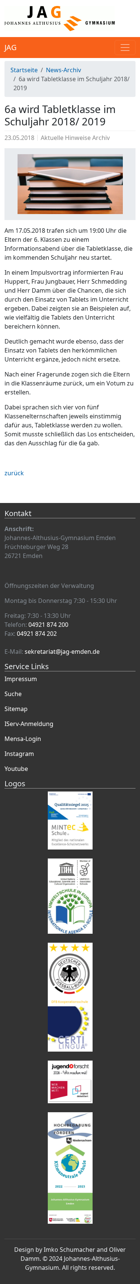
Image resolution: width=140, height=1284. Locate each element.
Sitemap (16, 709)
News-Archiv (63, 70)
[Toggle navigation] (125, 47)
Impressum (20, 679)
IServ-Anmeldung (28, 724)
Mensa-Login (22, 739)
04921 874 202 (37, 633)
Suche (13, 694)
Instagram (19, 754)
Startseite (24, 70)
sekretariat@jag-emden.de (62, 651)
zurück (14, 473)
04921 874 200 (48, 624)
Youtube (16, 769)
